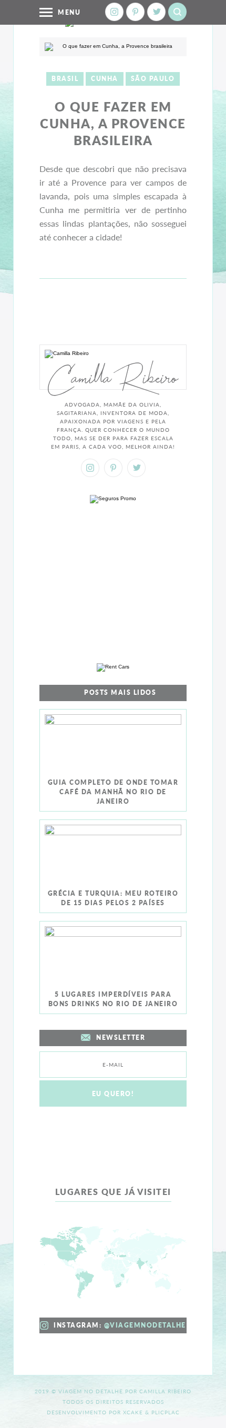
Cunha (104, 79)
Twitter (156, 12)
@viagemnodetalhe (145, 1325)
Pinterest (135, 12)
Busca (177, 12)
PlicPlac (165, 1412)
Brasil (65, 79)
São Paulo (153, 79)
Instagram (114, 12)
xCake (133, 1412)
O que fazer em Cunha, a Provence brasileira (113, 123)
